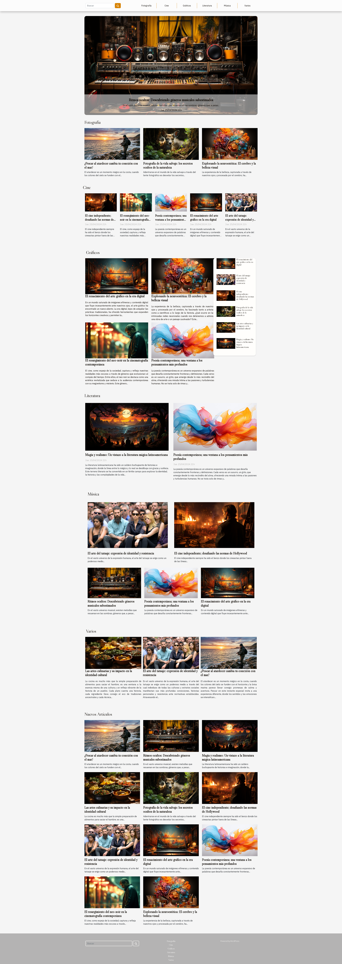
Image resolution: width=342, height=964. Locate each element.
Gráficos (187, 5)
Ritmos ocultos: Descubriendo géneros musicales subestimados (111, 603)
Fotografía (146, 5)
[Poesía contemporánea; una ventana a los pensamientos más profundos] (171, 202)
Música (227, 5)
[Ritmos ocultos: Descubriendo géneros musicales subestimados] (114, 582)
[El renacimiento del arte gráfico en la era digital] (206, 202)
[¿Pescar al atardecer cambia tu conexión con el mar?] (112, 143)
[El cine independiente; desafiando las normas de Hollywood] (101, 202)
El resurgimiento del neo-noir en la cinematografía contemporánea (135, 219)
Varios (247, 5)
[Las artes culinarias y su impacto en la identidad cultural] (226, 327)
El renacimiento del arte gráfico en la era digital (204, 217)
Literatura (207, 5)
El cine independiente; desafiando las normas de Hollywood (99, 219)
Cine (167, 5)
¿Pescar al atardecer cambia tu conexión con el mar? (228, 673)
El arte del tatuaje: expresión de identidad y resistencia (239, 219)
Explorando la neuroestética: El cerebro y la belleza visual (171, 99)
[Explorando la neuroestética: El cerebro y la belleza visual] (171, 65)
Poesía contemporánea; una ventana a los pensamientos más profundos (170, 219)
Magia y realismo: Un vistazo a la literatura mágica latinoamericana (244, 343)
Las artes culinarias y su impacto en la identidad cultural (244, 326)
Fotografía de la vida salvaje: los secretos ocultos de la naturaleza (168, 165)
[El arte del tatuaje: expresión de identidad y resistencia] (241, 202)
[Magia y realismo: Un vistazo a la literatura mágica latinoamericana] (226, 343)
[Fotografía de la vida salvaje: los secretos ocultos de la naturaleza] (171, 143)
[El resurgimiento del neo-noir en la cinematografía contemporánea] (136, 202)
